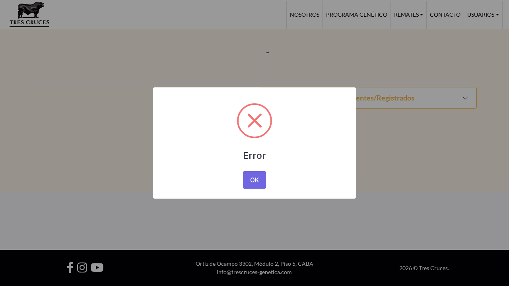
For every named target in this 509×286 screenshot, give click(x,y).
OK (254, 180)
